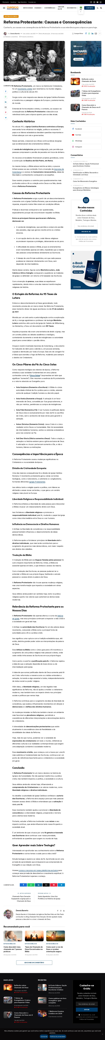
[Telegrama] (6, 118)
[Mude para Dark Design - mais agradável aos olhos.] (97, 8)
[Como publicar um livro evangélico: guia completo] (42, 1000)
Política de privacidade (57, 1036)
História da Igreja (11, 16)
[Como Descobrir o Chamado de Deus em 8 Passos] (75, 107)
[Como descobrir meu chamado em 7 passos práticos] (13, 936)
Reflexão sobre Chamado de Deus (89, 80)
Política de (82, 241)
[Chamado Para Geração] (13, 8)
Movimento (6, 2)
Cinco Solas (35, 375)
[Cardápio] (4, 8)
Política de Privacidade (87, 1019)
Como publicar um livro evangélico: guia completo (57, 1000)
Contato (89, 8)
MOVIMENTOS (71, 8)
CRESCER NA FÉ (61, 8)
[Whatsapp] (6, 97)
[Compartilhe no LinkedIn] (92, 33)
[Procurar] (101, 8)
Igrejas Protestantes (37, 482)
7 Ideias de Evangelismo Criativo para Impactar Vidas (91, 93)
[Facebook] (6, 91)
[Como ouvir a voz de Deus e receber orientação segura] (55, 936)
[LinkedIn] (6, 102)
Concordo (44, 1036)
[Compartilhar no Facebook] (85, 33)
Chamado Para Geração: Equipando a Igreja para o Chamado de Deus (21, 898)
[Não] (102, 1034)
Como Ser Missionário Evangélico (85, 181)
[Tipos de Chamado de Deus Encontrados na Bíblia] (34, 936)
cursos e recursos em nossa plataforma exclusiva (38, 870)
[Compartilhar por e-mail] (95, 33)
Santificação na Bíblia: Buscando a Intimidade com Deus (85, 174)
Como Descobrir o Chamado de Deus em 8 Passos (91, 107)
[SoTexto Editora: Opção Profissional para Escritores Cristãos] (42, 987)
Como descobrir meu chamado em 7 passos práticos (13, 949)
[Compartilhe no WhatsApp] (89, 33)
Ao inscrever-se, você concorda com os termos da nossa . (87, 1017)
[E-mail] (6, 107)
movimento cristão (25, 89)
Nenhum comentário (11, 36)
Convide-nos (32, 2)
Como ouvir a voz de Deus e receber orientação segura (54, 949)
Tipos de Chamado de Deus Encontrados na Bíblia (34, 949)
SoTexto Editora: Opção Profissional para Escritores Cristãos (86, 165)
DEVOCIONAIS (28, 8)
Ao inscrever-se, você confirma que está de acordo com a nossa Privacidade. (86, 239)
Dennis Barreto (15, 33)
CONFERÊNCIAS (49, 8)
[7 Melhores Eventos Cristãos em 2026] (42, 1013)
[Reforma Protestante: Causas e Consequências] (34, 61)
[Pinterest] (6, 112)
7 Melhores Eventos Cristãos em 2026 (56, 1012)
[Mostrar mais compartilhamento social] (99, 33)
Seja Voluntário (22, 2)
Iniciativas (13, 2)
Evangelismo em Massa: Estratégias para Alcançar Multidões (86, 189)
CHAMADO (38, 8)
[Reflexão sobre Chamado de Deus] (75, 81)
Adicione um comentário (34, 962)
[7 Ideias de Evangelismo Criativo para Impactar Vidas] (75, 93)
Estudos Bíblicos (10, 943)
